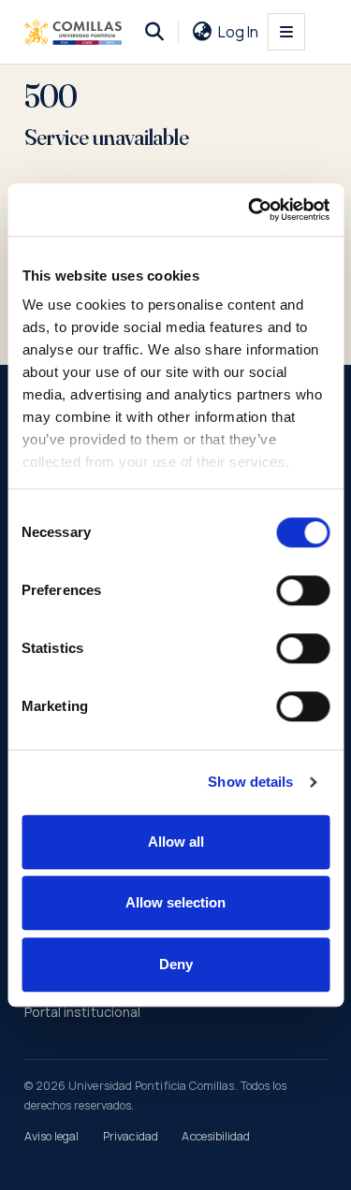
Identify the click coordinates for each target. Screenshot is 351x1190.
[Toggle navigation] (286, 32)
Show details (250, 782)
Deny (176, 964)
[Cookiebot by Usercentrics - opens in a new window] (249, 209)
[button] (155, 32)
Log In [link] (238, 32)
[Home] (73, 31)
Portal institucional (82, 1012)
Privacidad (130, 1136)
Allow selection (175, 902)
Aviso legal (52, 1136)
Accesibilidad (216, 1136)
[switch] (302, 590)
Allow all (176, 841)
